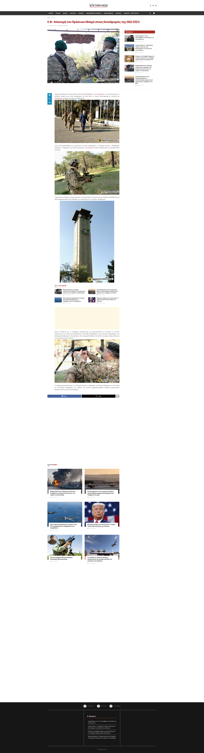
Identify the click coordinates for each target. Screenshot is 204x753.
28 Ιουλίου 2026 (67, 294)
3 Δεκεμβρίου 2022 (52, 25)
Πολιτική (73, 13)
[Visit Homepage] (98, 5)
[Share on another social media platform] (49, 103)
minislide (53, 17)
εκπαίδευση (58, 98)
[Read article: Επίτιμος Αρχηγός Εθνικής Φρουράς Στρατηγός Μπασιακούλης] (64, 547)
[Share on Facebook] (49, 95)
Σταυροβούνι (100, 94)
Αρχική (51, 13)
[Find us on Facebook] (150, 6)
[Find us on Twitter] (153, 6)
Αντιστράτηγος (88, 148)
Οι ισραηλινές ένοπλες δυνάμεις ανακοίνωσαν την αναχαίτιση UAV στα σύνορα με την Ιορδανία (99, 559)
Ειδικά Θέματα (108, 13)
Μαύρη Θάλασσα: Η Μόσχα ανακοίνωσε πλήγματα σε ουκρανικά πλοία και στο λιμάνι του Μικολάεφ (74, 291)
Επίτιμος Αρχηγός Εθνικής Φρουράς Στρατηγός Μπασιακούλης (61, 558)
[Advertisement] (83, 89)
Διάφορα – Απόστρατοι (131, 13)
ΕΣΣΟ (90, 96)
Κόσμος (81, 13)
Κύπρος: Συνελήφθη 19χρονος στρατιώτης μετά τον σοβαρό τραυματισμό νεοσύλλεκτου (144, 57)
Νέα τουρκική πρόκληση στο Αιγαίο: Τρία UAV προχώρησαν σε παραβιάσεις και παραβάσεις (74, 299)
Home (48, 17)
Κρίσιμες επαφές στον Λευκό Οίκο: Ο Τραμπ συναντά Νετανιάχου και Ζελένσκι (107, 299)
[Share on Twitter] (49, 99)
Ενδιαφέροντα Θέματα (93, 13)
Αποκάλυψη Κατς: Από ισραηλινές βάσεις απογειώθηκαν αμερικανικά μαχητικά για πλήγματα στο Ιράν (107, 291)
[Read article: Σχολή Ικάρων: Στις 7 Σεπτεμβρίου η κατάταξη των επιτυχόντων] (129, 38)
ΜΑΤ (90, 94)
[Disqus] (83, 589)
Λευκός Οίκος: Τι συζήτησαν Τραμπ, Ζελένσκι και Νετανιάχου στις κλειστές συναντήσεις (144, 47)
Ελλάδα (58, 13)
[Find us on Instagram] (156, 6)
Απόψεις (118, 13)
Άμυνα (65, 13)
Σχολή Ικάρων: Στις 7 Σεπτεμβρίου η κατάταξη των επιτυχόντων (144, 37)
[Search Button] (150, 13)
